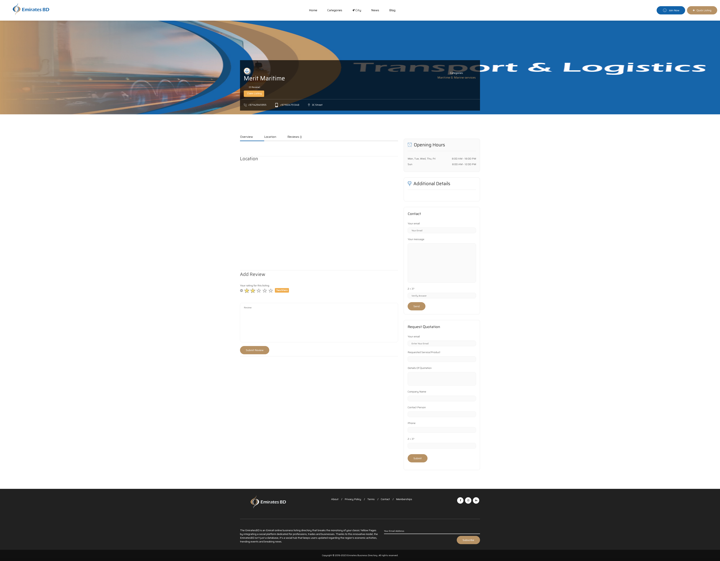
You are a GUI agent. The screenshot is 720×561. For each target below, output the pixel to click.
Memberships (404, 499)
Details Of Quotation (420, 368)
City (358, 10)
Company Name (417, 391)
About (334, 499)
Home (313, 10)
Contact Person (417, 407)
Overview (246, 137)
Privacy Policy (353, 499)
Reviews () (294, 137)
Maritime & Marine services (456, 77)
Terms (371, 499)
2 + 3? (411, 289)
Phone (412, 423)
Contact (385, 499)
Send (416, 306)
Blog (392, 10)
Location (270, 137)
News (375, 10)
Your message (416, 239)
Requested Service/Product (424, 352)
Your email (414, 223)
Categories (334, 10)
